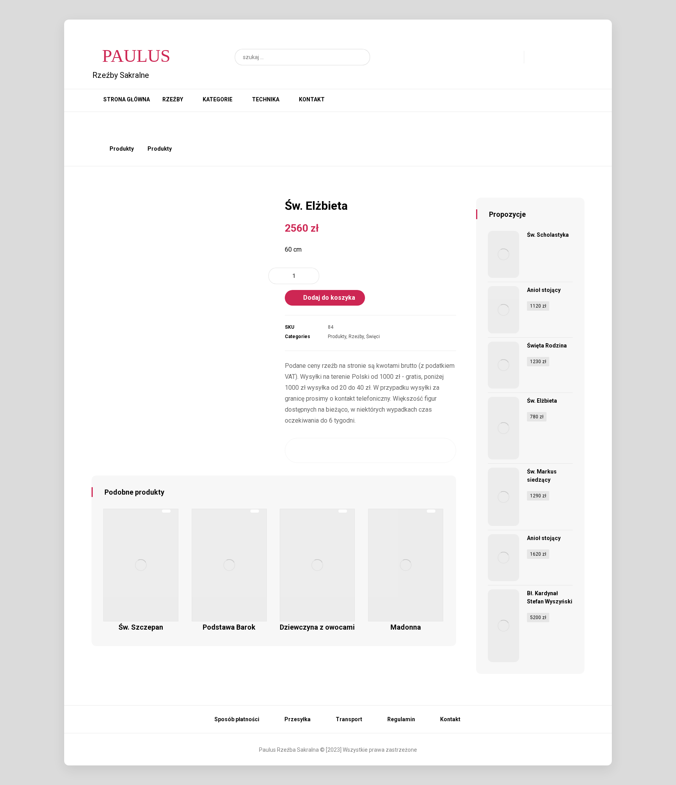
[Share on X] (324, 450)
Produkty (337, 336)
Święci (373, 336)
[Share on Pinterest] (347, 450)
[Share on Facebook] (300, 450)
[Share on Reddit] (370, 450)
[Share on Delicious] (393, 450)
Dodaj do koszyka (329, 297)
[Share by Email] (440, 450)
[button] (360, 57)
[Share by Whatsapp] (416, 450)
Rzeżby (356, 336)
